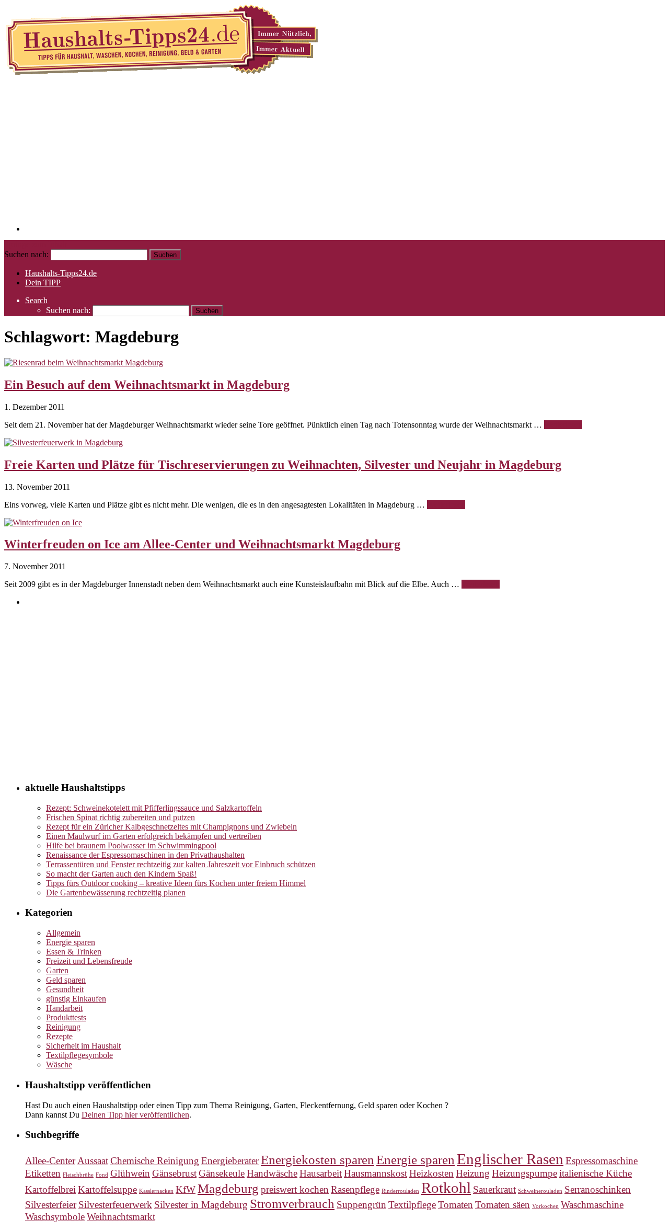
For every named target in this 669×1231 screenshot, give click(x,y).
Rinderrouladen (400, 1191)
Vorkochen (545, 1206)
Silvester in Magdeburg (201, 1204)
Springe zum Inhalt (35, 244)
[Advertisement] (338, 158)
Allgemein (63, 932)
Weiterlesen (563, 424)
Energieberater (230, 1160)
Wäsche (59, 1064)
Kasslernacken (156, 1191)
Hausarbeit (320, 1173)
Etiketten (43, 1173)
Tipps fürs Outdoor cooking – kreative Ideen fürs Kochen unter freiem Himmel (176, 883)
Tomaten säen (502, 1204)
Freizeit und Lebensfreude (89, 961)
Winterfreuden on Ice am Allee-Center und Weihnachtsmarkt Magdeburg (202, 544)
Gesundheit (65, 989)
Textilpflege (412, 1204)
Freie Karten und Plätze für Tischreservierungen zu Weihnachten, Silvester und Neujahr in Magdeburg (282, 464)
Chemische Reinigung (154, 1160)
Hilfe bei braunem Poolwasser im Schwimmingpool (131, 845)
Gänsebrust (174, 1173)
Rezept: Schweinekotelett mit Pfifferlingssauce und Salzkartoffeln (154, 807)
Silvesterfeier (50, 1204)
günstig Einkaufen (76, 998)
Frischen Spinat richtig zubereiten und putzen (120, 817)
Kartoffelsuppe (107, 1189)
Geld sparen (66, 979)
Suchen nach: (26, 254)
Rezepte (59, 1036)
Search (36, 300)
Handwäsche (272, 1173)
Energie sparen (70, 942)
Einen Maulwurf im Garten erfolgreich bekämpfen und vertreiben (153, 836)
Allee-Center (50, 1160)
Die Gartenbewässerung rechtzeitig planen (116, 892)
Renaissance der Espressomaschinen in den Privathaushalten (145, 854)
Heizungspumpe (524, 1173)
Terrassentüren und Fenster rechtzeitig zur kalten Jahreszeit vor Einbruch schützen (181, 864)
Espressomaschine (602, 1160)
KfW (185, 1189)
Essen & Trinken (73, 951)
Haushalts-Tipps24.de (61, 273)
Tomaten (455, 1204)
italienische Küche (595, 1173)
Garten (57, 970)
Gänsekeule (222, 1173)
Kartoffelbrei (50, 1189)
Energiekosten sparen (317, 1160)
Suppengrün (361, 1204)
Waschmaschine (592, 1204)
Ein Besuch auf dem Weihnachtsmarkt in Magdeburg (147, 385)
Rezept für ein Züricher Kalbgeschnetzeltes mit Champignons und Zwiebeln (171, 826)
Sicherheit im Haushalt (83, 1045)
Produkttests (66, 1017)
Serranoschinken (597, 1189)
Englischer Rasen (510, 1159)
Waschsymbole (55, 1216)
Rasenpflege (355, 1189)
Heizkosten (431, 1173)
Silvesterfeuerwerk (115, 1204)
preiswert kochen (295, 1189)
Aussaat (92, 1160)
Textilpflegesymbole (79, 1055)
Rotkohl (446, 1187)
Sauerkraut (494, 1189)
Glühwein (130, 1173)
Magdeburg (228, 1188)
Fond (102, 1175)
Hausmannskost (375, 1173)
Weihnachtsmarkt (121, 1216)
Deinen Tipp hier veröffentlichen (135, 1114)
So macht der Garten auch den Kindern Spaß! (121, 873)
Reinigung (63, 1026)
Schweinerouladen (540, 1191)
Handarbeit (64, 1008)
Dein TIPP (43, 282)
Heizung (473, 1173)
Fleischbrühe (78, 1175)
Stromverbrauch (292, 1204)
